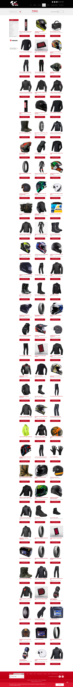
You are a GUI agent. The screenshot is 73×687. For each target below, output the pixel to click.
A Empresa (34, 5)
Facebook (54, 2)
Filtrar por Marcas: (54, 11)
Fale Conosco (61, 5)
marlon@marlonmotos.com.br (38, 681)
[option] (13, 39)
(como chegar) (44, 680)
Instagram (63, 676)
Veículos (39, 5)
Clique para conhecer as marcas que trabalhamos (13, 48)
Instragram (52, 2)
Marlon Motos (14, 3)
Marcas (48, 5)
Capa (30, 5)
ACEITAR (59, 684)
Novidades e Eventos (54, 5)
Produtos (43, 5)
